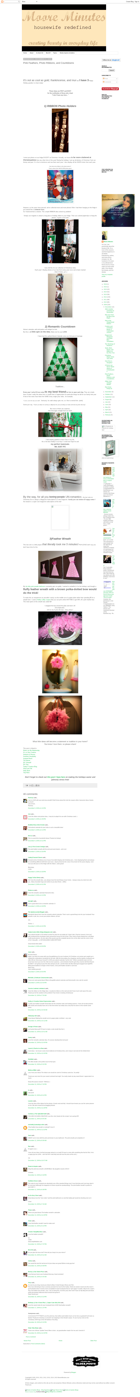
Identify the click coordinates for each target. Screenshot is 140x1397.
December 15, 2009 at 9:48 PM (37, 1266)
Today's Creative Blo (29, 766)
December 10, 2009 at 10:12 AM (37, 1021)
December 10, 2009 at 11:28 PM (37, 1108)
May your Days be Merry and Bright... (110, 316)
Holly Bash (26, 770)
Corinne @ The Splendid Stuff (37, 1114)
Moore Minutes (108, 241)
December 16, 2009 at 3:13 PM (37, 1296)
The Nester (26, 760)
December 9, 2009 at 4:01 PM (37, 884)
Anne (29, 1221)
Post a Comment (31, 1337)
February (108, 415)
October (107, 394)
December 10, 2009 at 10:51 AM (37, 1031)
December (108, 307)
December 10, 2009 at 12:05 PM (37, 1042)
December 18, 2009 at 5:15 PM (37, 1322)
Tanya (30, 1210)
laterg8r (30, 901)
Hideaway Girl (32, 1016)
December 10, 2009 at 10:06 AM (37, 1010)
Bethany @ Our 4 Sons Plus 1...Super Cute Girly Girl (44, 1302)
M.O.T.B (30, 1250)
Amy (29, 1282)
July (106, 402)
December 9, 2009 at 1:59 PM (37, 819)
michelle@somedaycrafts (36, 1124)
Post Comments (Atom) (38, 1344)
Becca (30, 835)
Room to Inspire (33, 1166)
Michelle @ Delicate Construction (38, 977)
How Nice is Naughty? (108, 361)
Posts (106, 78)
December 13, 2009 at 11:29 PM (37, 1215)
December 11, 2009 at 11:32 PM (37, 1129)
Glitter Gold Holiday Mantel (108, 383)
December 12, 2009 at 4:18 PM (37, 1175)
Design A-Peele (33, 1026)
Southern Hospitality (29, 756)
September (108, 397)
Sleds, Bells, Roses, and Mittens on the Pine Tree (110, 350)
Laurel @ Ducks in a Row (36, 1048)
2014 (105, 292)
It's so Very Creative (29, 752)
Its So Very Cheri (33, 1195)
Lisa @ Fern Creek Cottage (36, 846)
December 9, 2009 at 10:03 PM (37, 982)
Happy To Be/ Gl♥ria (34, 877)
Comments (107, 82)
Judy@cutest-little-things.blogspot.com (40, 932)
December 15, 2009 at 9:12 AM (37, 1255)
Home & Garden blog (30, 1391)
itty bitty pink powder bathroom (35, 586)
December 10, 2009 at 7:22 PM (37, 1084)
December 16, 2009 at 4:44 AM (37, 1276)
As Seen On (39, 53)
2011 (105, 299)
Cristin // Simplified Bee (35, 1232)
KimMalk (31, 1059)
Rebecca (31, 890)
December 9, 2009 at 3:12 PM (37, 841)
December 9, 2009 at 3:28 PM (37, 871)
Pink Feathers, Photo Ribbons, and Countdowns (110, 376)
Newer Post (27, 1340)
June (106, 404)
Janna (30, 1261)
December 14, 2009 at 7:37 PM (37, 1244)
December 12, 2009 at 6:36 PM (37, 1189)
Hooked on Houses (29, 754)
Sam (29, 1135)
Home (25, 53)
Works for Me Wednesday (31, 750)
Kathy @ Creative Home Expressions (39, 1001)
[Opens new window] (60, 130)
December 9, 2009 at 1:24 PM (37, 808)
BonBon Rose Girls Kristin (36, 825)
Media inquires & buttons (67, 53)
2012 (105, 297)
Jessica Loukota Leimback (36, 988)
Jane (29, 952)
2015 (105, 289)
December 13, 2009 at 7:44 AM (37, 1204)
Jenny (30, 1037)
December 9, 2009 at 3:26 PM (37, 851)
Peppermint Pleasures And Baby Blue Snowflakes (109, 338)
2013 (105, 294)
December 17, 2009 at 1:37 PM (37, 1307)
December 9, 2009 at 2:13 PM (37, 830)
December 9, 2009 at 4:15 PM (37, 895)
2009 (105, 304)
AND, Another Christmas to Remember (109, 310)
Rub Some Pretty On (108, 387)
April (106, 409)
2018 (105, 284)
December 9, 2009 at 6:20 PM (37, 926)
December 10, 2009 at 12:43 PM (37, 1053)
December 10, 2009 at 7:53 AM (37, 995)
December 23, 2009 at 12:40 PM (37, 1333)
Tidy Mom (26, 772)
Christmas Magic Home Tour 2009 (109, 357)
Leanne (30, 1101)
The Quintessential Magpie (36, 912)
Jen (29, 814)
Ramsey (30, 797)
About (31, 53)
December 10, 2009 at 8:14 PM (37, 1095)
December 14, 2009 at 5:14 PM (37, 1226)
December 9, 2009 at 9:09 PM (37, 946)
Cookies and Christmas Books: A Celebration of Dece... (109, 329)
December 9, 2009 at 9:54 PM (37, 972)
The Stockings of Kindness (110, 344)
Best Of (48, 53)
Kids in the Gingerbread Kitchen (109, 322)
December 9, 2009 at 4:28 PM (37, 906)
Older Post (93, 1340)
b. (28, 1090)
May (106, 407)
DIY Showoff (27, 762)
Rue (29, 1146)
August (107, 399)
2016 (105, 287)
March (107, 412)
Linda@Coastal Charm (35, 857)
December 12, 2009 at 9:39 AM (37, 1140)
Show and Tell (27, 768)
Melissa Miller (32, 1070)
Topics (55, 53)
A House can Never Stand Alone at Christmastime (109, 368)
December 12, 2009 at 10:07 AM (37, 1160)
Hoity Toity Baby (33, 1328)
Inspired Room (27, 758)
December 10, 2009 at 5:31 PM (37, 1064)
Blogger (73, 1372)
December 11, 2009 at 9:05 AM (37, 1118)
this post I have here (56, 777)
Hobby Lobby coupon (43, 600)
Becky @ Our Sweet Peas (36, 1271)
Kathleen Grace (33, 1181)
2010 (105, 302)
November (108, 392)
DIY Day (26, 764)
